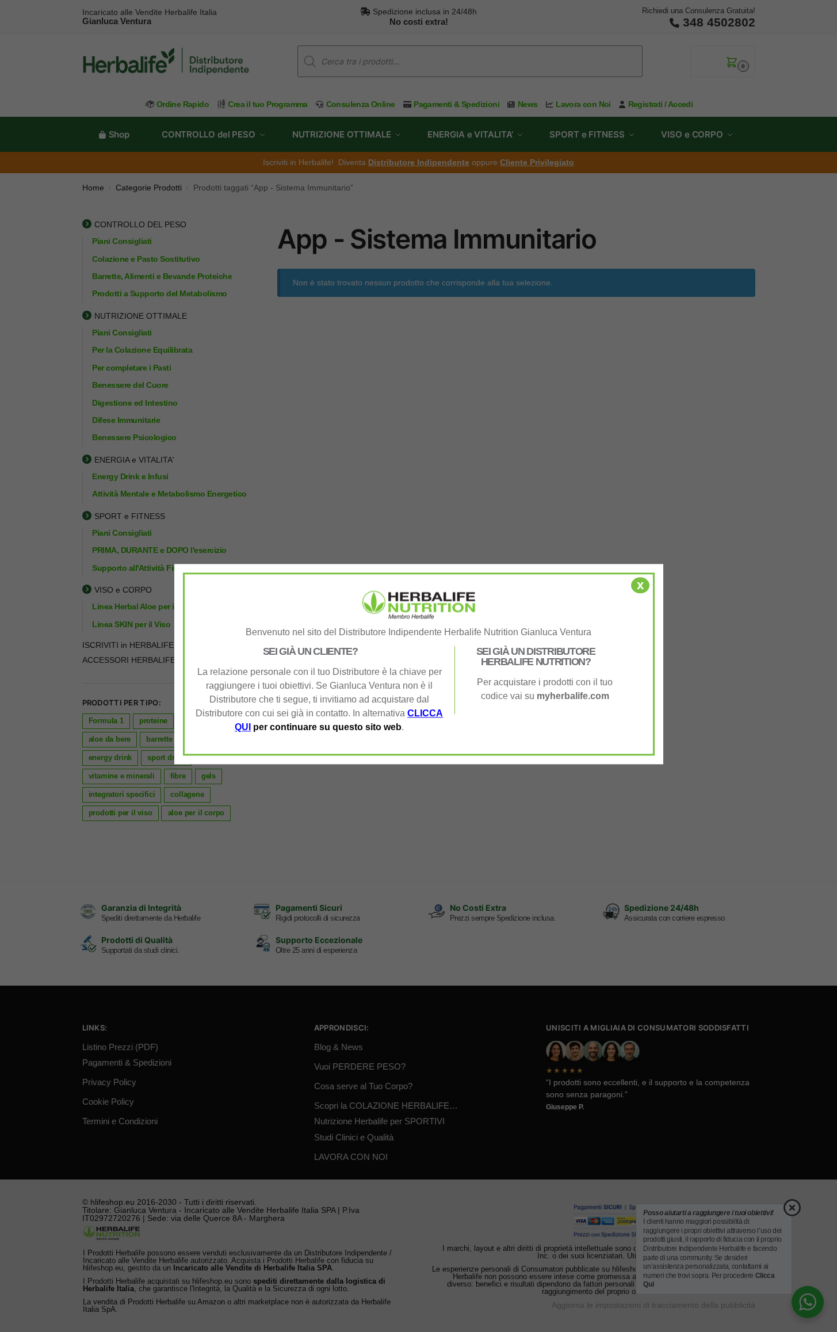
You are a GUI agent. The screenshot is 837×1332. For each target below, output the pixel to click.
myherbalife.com (573, 696)
